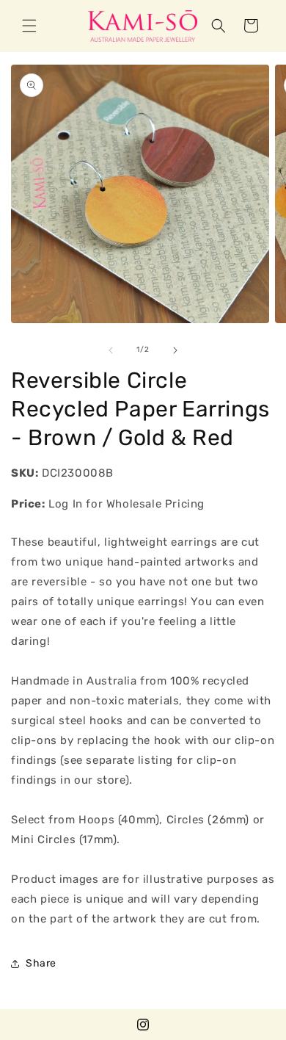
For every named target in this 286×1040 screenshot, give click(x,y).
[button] (29, 26)
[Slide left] (111, 350)
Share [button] (41, 963)
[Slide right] (175, 350)
